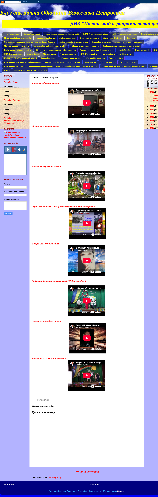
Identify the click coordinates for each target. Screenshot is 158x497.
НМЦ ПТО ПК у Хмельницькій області (20, 58)
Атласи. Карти (33, 54)
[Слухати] (8, 149)
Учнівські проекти (108, 62)
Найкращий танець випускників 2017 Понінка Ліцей (59, 281)
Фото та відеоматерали (89, 38)
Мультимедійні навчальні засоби (17, 38)
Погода (7, 79)
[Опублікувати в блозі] (41, 400)
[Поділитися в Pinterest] (47, 400)
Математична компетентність (16, 46)
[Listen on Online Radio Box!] (24, 150)
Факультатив (90, 62)
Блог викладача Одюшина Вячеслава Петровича (62, 12)
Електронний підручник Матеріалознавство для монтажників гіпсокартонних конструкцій (42, 62)
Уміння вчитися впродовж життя (85, 46)
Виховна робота (116, 58)
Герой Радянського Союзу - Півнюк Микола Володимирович (63, 206)
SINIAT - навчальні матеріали (124, 34)
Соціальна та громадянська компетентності (121, 46)
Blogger (120, 491)
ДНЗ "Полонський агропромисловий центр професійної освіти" (106, 54)
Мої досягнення (49, 54)
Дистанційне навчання (95, 58)
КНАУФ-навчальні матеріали (95, 34)
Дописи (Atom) (54, 477)
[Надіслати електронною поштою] (38, 400)
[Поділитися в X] (43, 400)
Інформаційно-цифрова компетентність (49, 46)
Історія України (124, 50)
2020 (152, 110)
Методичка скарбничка (45, 38)
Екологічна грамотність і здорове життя (96, 50)
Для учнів (131, 38)
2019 (152, 113)
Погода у (11, 82)
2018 (152, 117)
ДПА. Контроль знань (13, 54)
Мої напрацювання (67, 38)
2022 (152, 92)
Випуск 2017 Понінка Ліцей (45, 244)
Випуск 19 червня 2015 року (46, 166)
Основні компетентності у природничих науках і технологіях (117, 42)
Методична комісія (68, 54)
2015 (152, 128)
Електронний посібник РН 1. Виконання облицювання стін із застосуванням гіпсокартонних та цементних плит (51, 66)
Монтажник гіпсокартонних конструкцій (62, 34)
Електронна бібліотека (112, 38)
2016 (152, 124)
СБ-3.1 (7, 70)
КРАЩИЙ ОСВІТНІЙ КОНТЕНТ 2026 (30, 70)
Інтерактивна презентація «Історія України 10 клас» (123, 66)
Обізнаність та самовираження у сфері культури (56, 50)
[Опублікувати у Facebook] (45, 400)
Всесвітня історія (142, 50)
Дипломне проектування (71, 58)
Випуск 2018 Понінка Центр (46, 321)
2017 (152, 121)
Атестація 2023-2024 (128, 62)
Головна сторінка (12, 34)
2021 (152, 106)
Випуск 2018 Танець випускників (49, 358)
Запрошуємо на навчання (45, 126)
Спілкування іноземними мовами (74, 42)
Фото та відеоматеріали (45, 83)
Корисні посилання (49, 58)
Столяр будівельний (31, 34)
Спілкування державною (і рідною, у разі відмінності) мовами (29, 42)
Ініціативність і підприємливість (17, 50)
